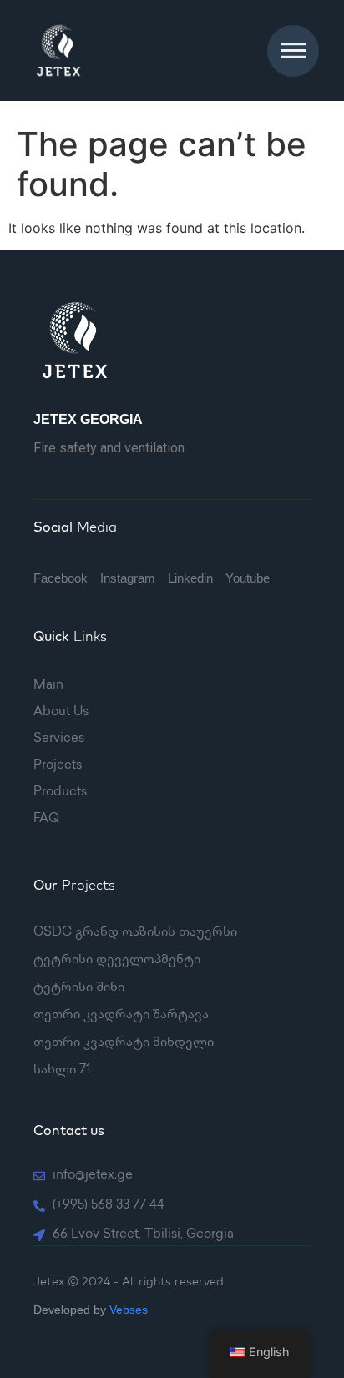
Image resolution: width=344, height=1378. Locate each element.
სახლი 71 (62, 1071)
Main (48, 686)
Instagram (127, 578)
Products (60, 793)
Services (58, 739)
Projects (57, 766)
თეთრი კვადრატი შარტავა (121, 1015)
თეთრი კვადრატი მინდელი (123, 1043)
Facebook (60, 578)
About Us (61, 712)
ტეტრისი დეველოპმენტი (116, 960)
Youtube (247, 578)
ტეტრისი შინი (78, 988)
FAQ (46, 819)
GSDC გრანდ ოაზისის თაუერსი (135, 933)
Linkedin (190, 578)
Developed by (90, 1309)
